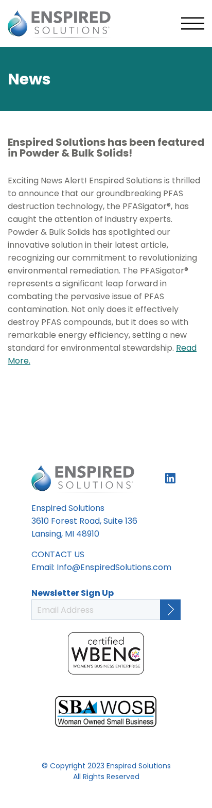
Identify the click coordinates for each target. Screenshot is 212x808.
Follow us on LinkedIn (170, 478)
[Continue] (170, 609)
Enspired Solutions (59, 23)
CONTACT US (57, 554)
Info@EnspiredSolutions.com (114, 567)
